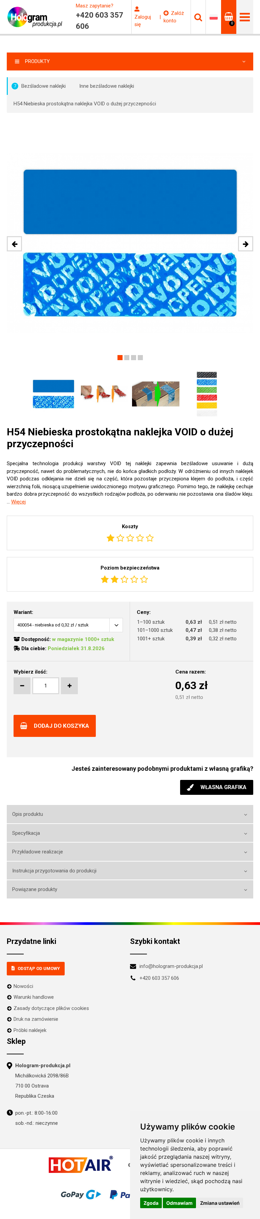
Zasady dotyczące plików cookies (51, 1008)
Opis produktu (27, 814)
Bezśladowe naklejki (40, 86)
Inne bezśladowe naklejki (106, 86)
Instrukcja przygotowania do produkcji (54, 871)
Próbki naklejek (30, 1030)
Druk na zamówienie (36, 1019)
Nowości (23, 986)
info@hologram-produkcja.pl (171, 966)
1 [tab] (120, 357)
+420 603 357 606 (159, 978)
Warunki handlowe (34, 997)
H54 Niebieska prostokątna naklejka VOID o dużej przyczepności (85, 104)
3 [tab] (133, 357)
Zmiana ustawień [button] (220, 1203)
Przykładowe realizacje (37, 852)
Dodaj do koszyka (61, 725)
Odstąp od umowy (39, 968)
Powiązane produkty (34, 889)
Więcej (18, 502)
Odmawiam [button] (179, 1203)
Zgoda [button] (151, 1203)
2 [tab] (126, 357)
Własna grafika (223, 787)
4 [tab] (140, 357)
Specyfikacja (26, 833)
